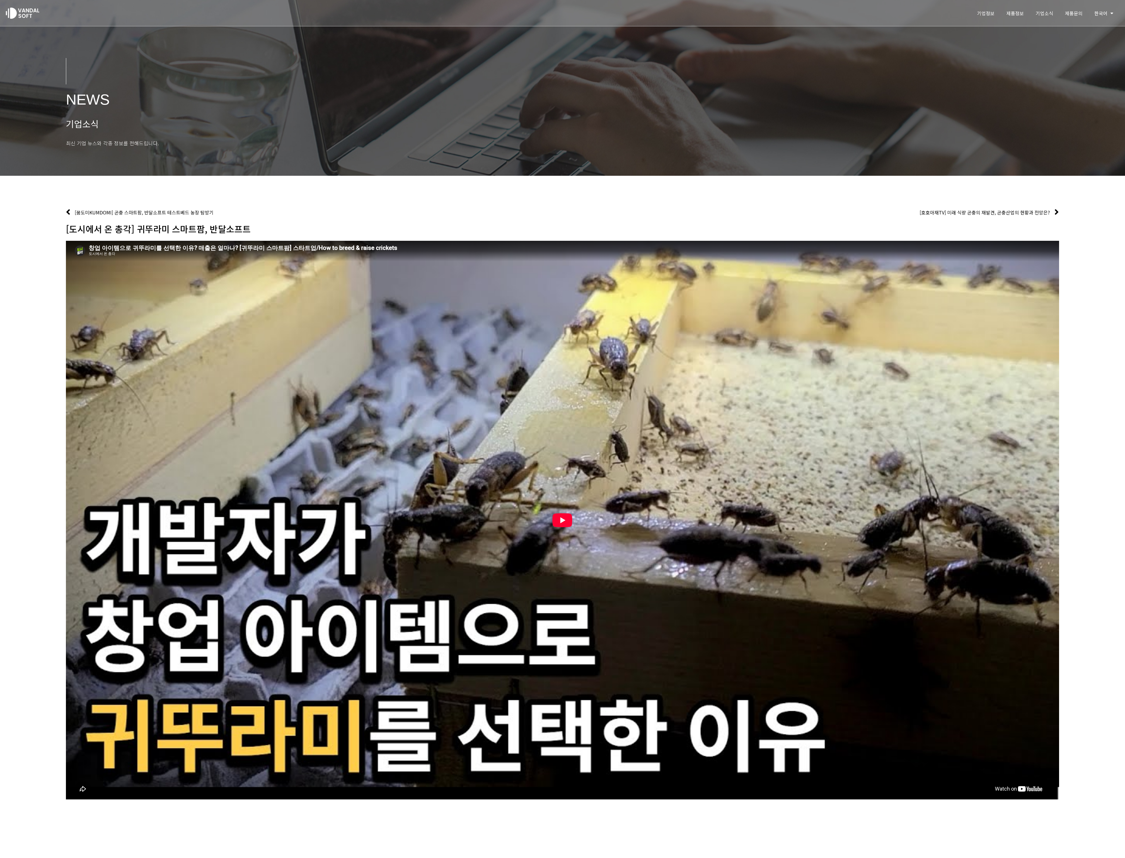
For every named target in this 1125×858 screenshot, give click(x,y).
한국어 (1100, 13)
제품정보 (1015, 13)
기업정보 (986, 13)
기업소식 (1044, 13)
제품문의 (1074, 13)
